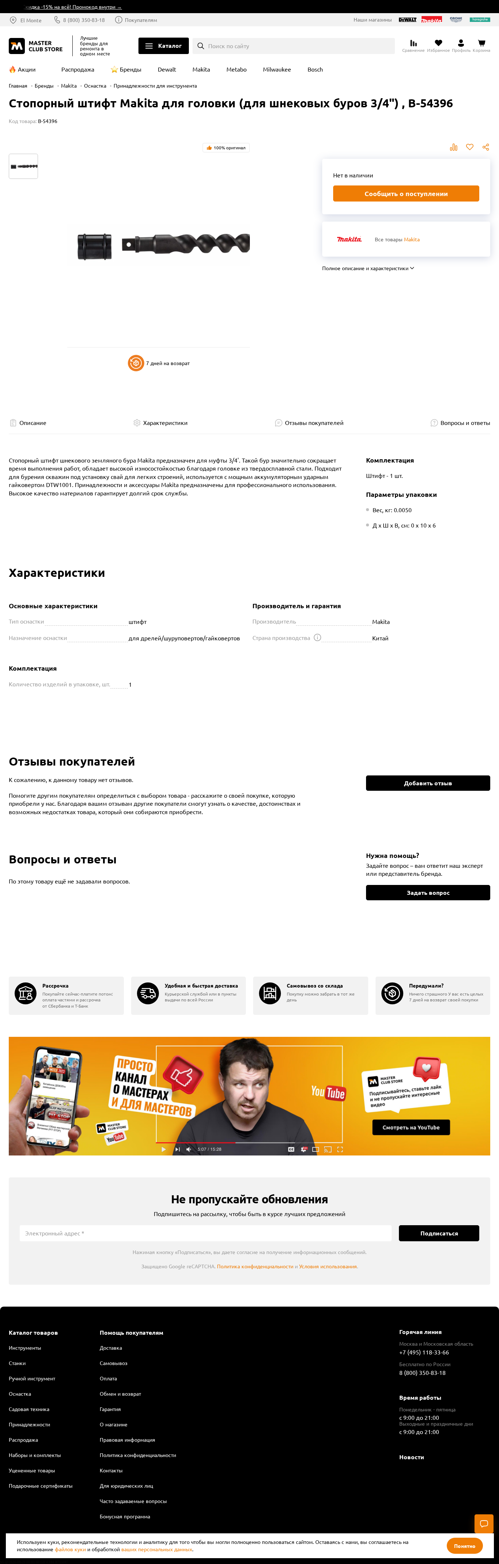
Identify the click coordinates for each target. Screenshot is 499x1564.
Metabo (236, 69)
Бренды (130, 69)
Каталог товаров (33, 1332)
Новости (411, 1457)
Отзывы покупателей (314, 422)
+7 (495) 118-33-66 (424, 1352)
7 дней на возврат (168, 363)
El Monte (31, 20)
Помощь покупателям (131, 1332)
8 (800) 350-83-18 (84, 19)
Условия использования (328, 1266)
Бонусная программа (125, 1516)
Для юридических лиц (126, 1485)
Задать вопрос (428, 892)
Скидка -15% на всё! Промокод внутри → (57, 6)
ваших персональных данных (156, 1549)
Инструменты (25, 1347)
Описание (32, 422)
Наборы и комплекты (35, 1455)
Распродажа (77, 69)
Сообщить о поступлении (406, 193)
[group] (66, 996)
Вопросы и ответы (465, 422)
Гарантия (110, 1409)
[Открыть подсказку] (317, 637)
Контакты (111, 1470)
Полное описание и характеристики (365, 268)
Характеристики (165, 422)
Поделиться (485, 147)
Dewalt (167, 69)
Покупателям (141, 19)
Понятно (465, 1545)
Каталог (170, 45)
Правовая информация (127, 1439)
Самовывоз (113, 1363)
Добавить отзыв (428, 783)
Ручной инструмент (32, 1378)
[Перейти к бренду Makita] (349, 239)
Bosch (315, 69)
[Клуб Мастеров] (37, 46)
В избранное (469, 147)
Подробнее (249, 1096)
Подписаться (439, 1233)
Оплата (108, 1378)
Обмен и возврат (120, 1393)
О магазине (113, 1424)
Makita (201, 69)
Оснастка (95, 85)
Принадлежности (29, 1424)
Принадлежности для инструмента (155, 85)
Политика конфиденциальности (255, 1266)
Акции (27, 69)
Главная (18, 85)
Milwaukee (277, 69)
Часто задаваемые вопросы (133, 1501)
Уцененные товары (32, 1470)
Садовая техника (29, 1409)
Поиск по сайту (228, 45)
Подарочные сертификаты (41, 1485)
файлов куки (70, 1549)
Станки (17, 1363)
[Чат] (484, 1523)
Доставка (111, 1347)
